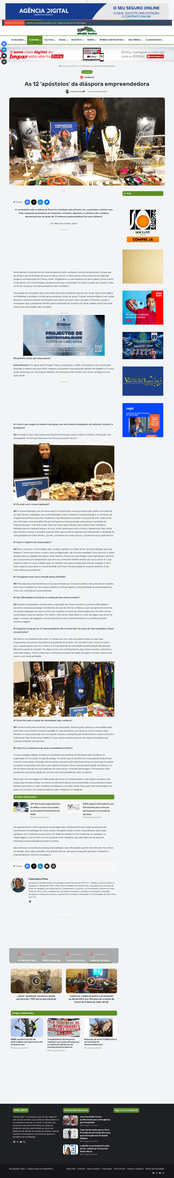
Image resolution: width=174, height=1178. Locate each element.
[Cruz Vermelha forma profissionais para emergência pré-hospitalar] (70, 1120)
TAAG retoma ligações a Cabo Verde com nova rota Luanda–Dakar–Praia (77, 939)
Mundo (90, 40)
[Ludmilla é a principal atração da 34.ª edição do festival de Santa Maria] (70, 1149)
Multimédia (134, 40)
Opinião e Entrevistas (111, 40)
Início (62, 66)
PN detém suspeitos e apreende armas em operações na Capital (50, 23)
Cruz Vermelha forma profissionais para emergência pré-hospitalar (95, 1120)
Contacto (81, 1169)
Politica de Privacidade (154, 1169)
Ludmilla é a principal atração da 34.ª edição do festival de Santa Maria (94, 1149)
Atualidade (17, 40)
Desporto (76, 40)
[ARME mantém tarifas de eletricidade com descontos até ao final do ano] (27, 1027)
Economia (34, 40)
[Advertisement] (63, 251)
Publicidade (107, 1169)
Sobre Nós (71, 1169)
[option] (77, 936)
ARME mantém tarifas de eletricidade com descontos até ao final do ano (27, 1042)
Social (62, 40)
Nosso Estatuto (93, 1169)
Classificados (153, 40)
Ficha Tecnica (119, 1169)
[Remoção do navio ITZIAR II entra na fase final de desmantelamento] (100, 1027)
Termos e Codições (135, 1169)
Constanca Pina (76, 91)
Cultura (48, 40)
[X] (17, 1142)
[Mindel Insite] (87, 30)
